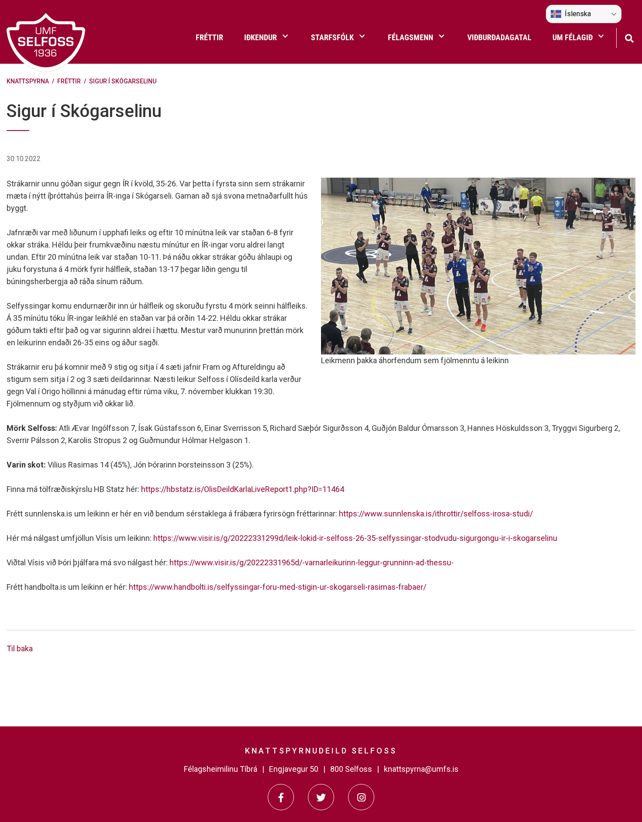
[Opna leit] (629, 37)
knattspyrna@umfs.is (421, 769)
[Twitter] (321, 797)
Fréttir (69, 81)
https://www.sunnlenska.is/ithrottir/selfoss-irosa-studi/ (436, 513)
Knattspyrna (28, 81)
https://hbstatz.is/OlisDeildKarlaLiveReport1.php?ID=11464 (242, 489)
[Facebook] (281, 797)
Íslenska (578, 14)
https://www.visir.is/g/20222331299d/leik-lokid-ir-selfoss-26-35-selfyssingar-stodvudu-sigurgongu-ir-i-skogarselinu (355, 538)
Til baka (20, 648)
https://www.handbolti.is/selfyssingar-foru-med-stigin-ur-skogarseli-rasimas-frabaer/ (277, 587)
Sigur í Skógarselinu (122, 81)
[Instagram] (361, 797)
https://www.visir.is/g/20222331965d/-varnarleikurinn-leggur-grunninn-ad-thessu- (311, 562)
